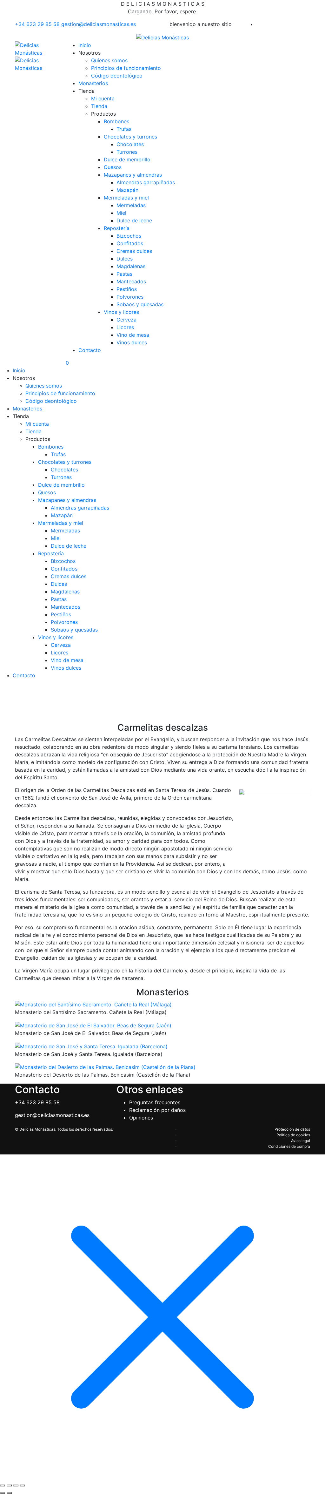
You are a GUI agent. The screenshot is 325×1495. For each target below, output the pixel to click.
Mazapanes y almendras (133, 175)
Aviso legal (300, 1140)
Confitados (129, 243)
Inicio (84, 45)
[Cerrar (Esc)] (22, 1485)
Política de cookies (293, 1135)
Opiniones (141, 1117)
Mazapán (127, 190)
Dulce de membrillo (127, 159)
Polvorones (129, 297)
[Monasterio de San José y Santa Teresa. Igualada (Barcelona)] (91, 1046)
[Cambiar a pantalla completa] (9, 1485)
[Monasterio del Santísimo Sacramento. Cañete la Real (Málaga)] (93, 1004)
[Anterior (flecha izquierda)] (2, 1493)
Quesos (113, 167)
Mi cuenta (103, 98)
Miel (121, 213)
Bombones (116, 121)
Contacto (89, 350)
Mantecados (131, 281)
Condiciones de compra (289, 1146)
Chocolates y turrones (130, 136)
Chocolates (130, 144)
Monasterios (93, 83)
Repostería (116, 228)
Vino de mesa (132, 335)
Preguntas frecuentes (154, 1102)
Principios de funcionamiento (126, 68)
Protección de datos (292, 1129)
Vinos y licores (121, 312)
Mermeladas (131, 205)
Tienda (99, 106)
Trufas (123, 129)
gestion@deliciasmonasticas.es (98, 24)
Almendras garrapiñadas (145, 182)
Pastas (124, 274)
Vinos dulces (131, 342)
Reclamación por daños (157, 1110)
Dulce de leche (134, 220)
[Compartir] (15, 1485)
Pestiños (126, 289)
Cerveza (126, 319)
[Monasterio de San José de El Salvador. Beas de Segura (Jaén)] (93, 1025)
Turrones (126, 152)
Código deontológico (117, 75)
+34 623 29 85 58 (38, 24)
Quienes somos (109, 60)
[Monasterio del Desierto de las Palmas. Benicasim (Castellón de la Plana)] (105, 1067)
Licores (125, 327)
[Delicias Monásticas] (162, 37)
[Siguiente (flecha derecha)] (9, 1493)
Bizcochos (128, 236)
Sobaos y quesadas (139, 304)
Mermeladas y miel (126, 197)
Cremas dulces (134, 251)
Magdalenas (130, 266)
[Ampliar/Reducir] (2, 1485)
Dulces (124, 258)
